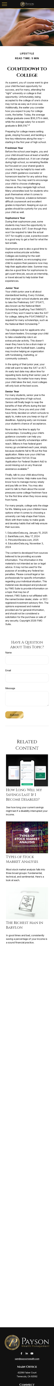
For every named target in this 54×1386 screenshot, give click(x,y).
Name (8, 652)
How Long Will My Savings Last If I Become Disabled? (24, 795)
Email (8, 670)
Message (10, 688)
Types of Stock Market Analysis (22, 859)
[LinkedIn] (27, 1354)
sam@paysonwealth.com (27, 1358)
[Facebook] (22, 1354)
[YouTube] (32, 1354)
